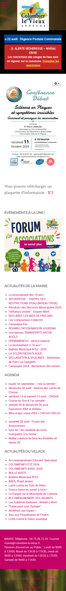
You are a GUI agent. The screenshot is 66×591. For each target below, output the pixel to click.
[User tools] (57, 83)
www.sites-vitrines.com (47, 578)
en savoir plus (33, 244)
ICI (50, 192)
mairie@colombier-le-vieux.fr (22, 543)
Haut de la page (33, 587)
